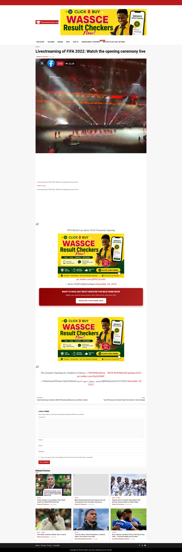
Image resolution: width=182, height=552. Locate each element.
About (38, 546)
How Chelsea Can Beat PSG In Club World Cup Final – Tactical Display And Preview (128, 520)
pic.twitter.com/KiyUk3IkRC (91, 377)
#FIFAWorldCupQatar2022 (127, 374)
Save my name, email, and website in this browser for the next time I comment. (67, 458)
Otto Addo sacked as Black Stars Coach (53, 520)
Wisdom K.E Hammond (42, 56)
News (113, 498)
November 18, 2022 (106, 284)
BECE (68, 42)
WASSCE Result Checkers (91, 42)
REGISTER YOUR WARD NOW (91, 301)
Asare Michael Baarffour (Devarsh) (83, 539)
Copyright (56, 546)
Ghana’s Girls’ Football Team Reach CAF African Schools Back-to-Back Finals (128, 486)
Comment (42, 418)
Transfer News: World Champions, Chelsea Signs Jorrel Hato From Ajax (91, 520)
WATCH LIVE (41, 186)
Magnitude (98, 551)
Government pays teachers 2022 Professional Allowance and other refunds (62, 400)
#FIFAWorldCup (97, 374)
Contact (43, 546)
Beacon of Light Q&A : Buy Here (114, 42)
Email (40, 446)
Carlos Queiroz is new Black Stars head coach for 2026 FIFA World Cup (53, 486)
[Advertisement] (91, 167)
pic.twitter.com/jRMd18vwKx (91, 279)
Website (41, 452)
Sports (38, 46)
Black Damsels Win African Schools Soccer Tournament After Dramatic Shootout (91, 486)
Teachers (50, 42)
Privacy (49, 546)
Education (40, 42)
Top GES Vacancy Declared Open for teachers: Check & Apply (124, 400)
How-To (75, 42)
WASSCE (60, 42)
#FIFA (110, 374)
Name (40, 441)
